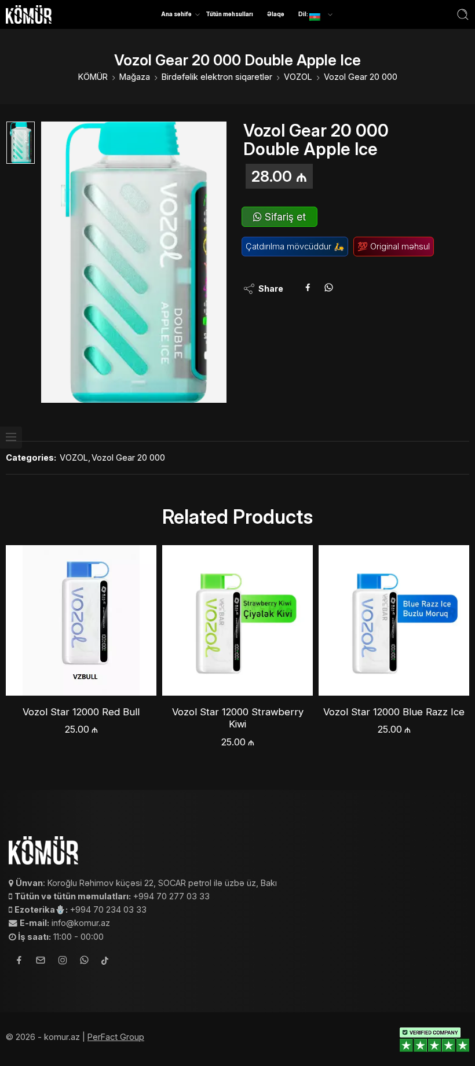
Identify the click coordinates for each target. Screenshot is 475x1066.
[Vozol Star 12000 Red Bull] (81, 620)
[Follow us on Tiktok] (105, 961)
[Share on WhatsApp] (329, 288)
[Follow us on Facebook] (19, 961)
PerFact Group (115, 1037)
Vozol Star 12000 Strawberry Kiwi (238, 718)
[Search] (462, 14)
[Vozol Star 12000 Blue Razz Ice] (394, 620)
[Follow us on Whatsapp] (84, 961)
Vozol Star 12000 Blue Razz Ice (394, 712)
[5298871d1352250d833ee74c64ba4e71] (20, 143)
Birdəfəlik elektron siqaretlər (217, 77)
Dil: (303, 13)
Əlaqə (275, 13)
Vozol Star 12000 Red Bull (81, 712)
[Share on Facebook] (308, 289)
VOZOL (298, 77)
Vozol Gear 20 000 (360, 77)
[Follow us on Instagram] (62, 962)
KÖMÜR (93, 77)
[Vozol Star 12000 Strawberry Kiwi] (237, 620)
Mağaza (134, 77)
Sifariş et (284, 217)
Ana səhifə (176, 13)
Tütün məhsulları (229, 13)
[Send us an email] (40, 962)
